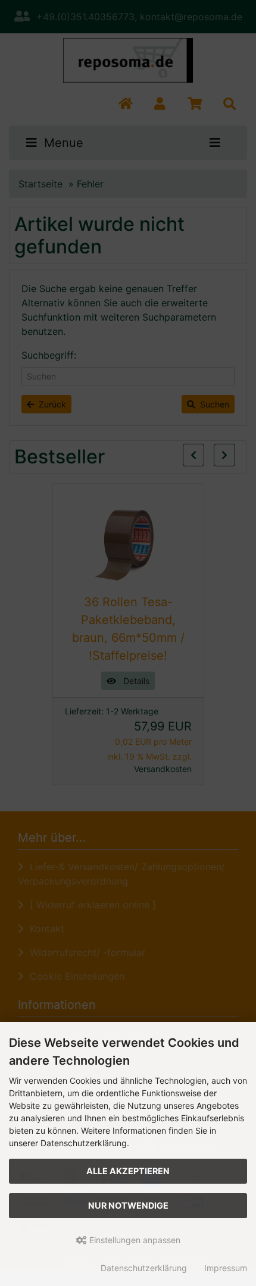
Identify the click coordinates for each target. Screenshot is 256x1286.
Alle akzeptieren (128, 1171)
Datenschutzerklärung (144, 1268)
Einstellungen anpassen (133, 1240)
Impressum (225, 1268)
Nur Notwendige (128, 1205)
